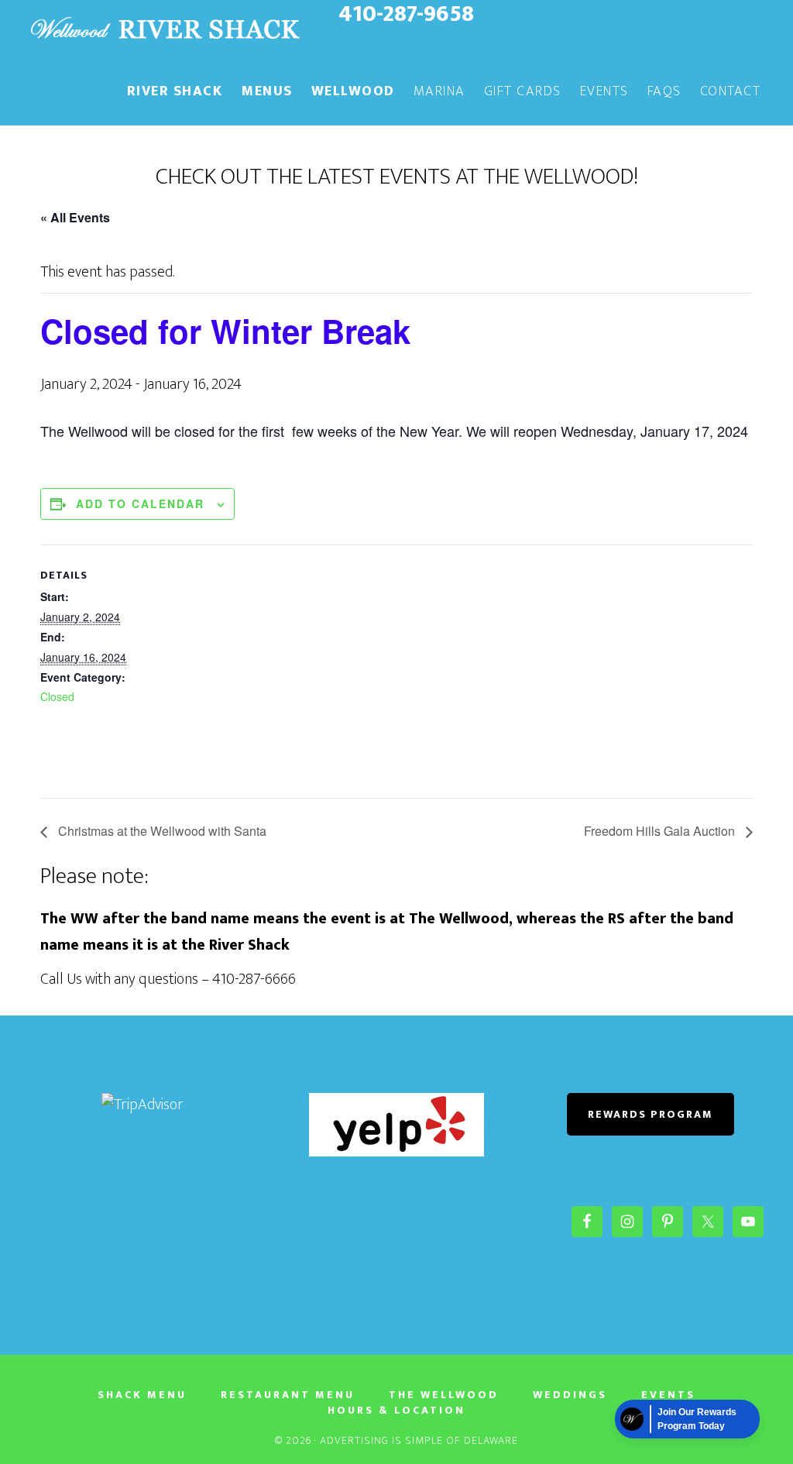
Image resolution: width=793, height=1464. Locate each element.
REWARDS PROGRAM (650, 1114)
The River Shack (164, 29)
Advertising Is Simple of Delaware (419, 1440)
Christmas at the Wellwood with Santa (160, 831)
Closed (57, 696)
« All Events (75, 217)
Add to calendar (140, 503)
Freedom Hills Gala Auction (661, 831)
